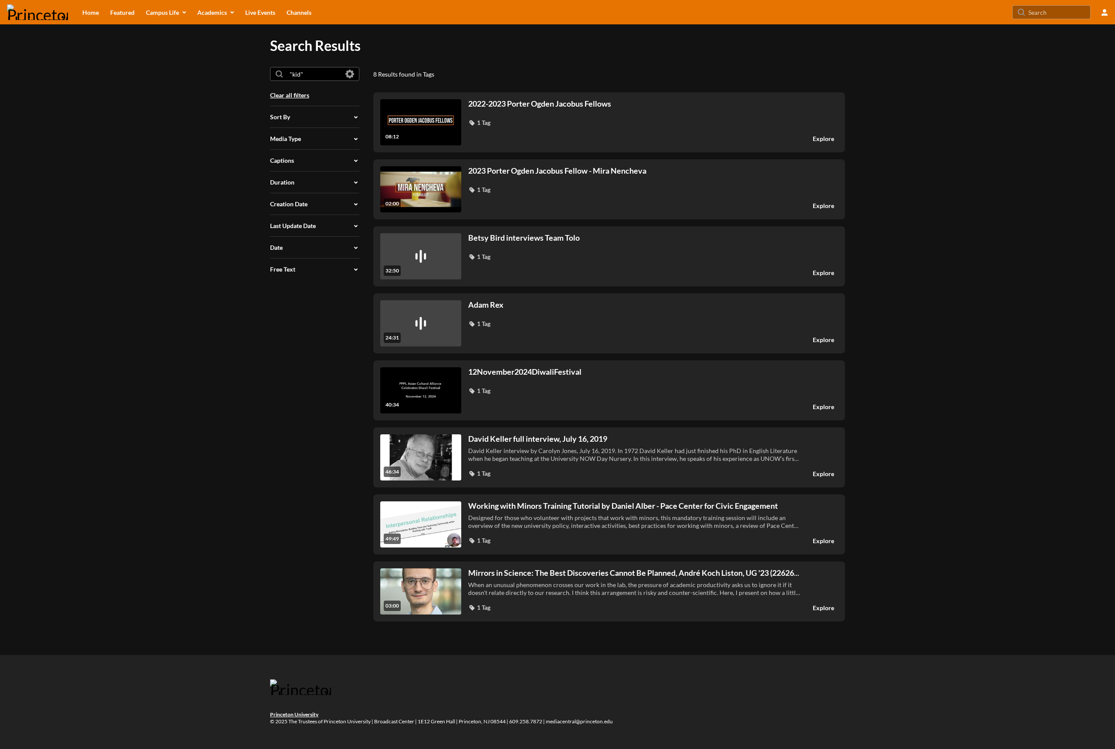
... (633, 573)
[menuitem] (90, 12)
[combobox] (314, 74)
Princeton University (294, 714)
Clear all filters (289, 95)
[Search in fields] (350, 74)
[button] (479, 123)
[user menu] (1105, 12)
